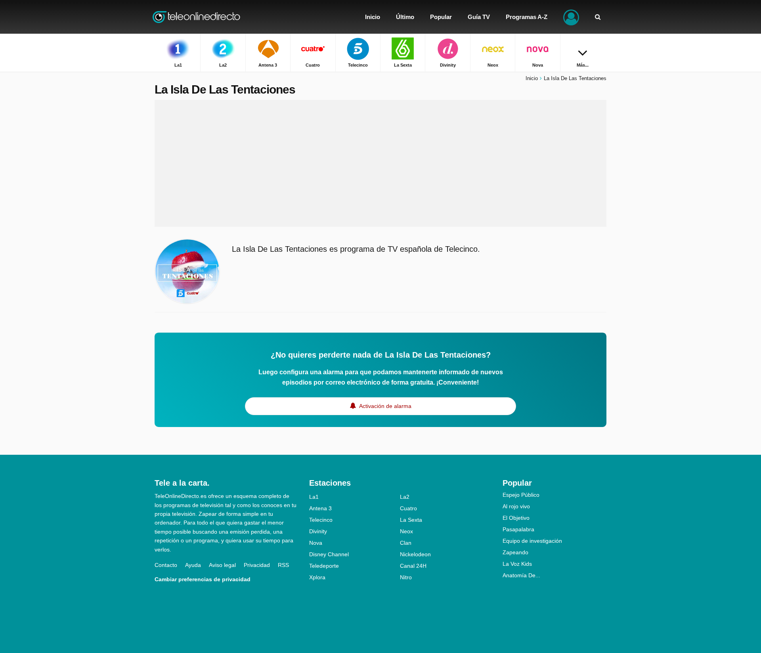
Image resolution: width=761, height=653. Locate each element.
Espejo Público (521, 495)
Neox (406, 531)
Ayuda (193, 565)
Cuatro (408, 508)
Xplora (317, 577)
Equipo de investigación (532, 541)
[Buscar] (597, 17)
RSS (283, 565)
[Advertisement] (380, 163)
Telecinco (321, 520)
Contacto (166, 565)
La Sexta (411, 520)
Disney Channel (329, 554)
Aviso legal (222, 565)
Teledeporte (324, 566)
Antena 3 (320, 508)
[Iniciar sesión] (571, 17)
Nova (315, 543)
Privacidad (257, 565)
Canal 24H (413, 566)
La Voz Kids (517, 564)
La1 (314, 497)
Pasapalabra (518, 529)
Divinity (318, 531)
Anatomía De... (521, 575)
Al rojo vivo (516, 506)
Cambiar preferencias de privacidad (202, 579)
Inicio (532, 78)
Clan (405, 543)
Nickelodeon (415, 554)
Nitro (406, 577)
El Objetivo (516, 518)
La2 (404, 497)
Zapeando (515, 552)
